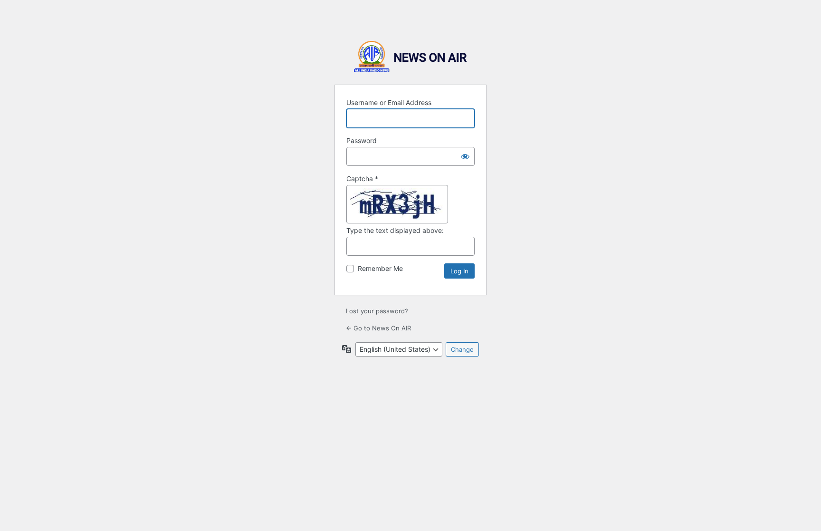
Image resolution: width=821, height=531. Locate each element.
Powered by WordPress (410, 57)
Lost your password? (377, 311)
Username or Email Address (388, 102)
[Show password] (465, 156)
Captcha (362, 178)
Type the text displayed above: (395, 230)
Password (361, 140)
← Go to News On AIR (378, 328)
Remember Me (380, 268)
